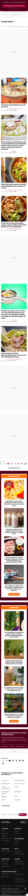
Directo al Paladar (6, 851)
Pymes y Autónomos (19, 863)
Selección (14, 320)
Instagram (11, 463)
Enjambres (17, 791)
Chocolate (17, 799)
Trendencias (5, 861)
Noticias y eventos (20, 746)
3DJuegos (16, 831)
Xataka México (5, 874)
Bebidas (14, 151)
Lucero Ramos (5, 321)
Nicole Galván (5, 110)
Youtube (8, 463)
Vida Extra (17, 833)
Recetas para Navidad (5, 792)
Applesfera (4, 835)
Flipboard (22, 463)
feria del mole (21, 26)
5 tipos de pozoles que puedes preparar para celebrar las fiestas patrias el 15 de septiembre (14, 225)
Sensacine (17, 841)
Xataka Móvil (5, 833)
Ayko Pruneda (5, 152)
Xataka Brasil (5, 876)
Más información (15, 894)
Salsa (3, 799)
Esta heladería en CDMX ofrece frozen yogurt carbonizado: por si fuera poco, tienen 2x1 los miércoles (14, 588)
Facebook (5, 463)
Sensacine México (19, 878)
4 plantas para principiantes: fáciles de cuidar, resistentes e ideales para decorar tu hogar (14, 662)
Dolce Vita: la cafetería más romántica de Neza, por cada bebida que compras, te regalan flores (14, 532)
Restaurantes (14, 476)
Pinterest (18, 463)
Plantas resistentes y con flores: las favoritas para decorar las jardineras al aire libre (14, 716)
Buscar (21, 814)
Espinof (16, 843)
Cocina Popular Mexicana (14, 108)
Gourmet (12, 746)
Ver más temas (6, 805)
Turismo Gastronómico (6, 787)
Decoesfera (4, 863)
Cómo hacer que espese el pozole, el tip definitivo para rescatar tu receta (13, 186)
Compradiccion (5, 866)
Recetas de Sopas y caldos (14, 190)
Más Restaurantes (14, 594)
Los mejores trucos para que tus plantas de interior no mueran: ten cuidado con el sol (14, 689)
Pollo (15, 796)
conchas (13, 26)
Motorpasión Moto (19, 853)
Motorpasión (17, 851)
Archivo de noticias (15, 468)
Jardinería (14, 607)
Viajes (16, 786)
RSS (15, 463)
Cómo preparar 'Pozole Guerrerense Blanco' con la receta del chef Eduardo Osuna (13, 355)
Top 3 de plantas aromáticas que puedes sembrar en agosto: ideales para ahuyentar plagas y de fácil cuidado (14, 635)
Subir (22, 822)
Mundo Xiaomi (5, 840)
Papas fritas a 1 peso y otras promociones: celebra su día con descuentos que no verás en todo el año (14, 503)
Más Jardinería (14, 721)
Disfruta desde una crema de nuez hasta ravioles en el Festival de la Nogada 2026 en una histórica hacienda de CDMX (14, 560)
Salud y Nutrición (19, 783)
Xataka (3, 831)
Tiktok (25, 463)
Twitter (1, 463)
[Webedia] (5, 823)
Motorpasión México (19, 886)
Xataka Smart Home (7, 838)
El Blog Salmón (18, 861)
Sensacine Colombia (19, 881)
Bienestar (4, 796)
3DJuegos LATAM (18, 874)
